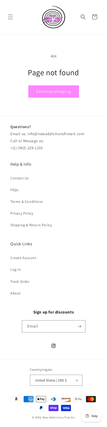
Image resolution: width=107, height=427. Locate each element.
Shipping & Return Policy (31, 225)
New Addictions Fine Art (59, 417)
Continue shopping (53, 91)
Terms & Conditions (26, 201)
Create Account (23, 257)
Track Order (20, 281)
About (15, 293)
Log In (15, 269)
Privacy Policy (21, 213)
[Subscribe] (79, 326)
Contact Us (19, 178)
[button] (10, 17)
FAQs (14, 189)
